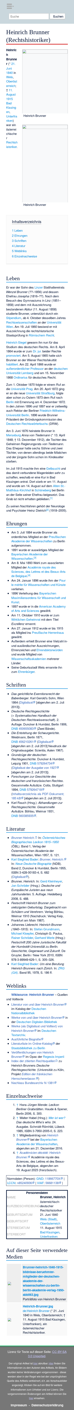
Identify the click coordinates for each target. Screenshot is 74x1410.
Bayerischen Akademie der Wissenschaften (29, 556)
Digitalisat (26, 702)
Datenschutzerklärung (47, 1405)
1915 (9, 99)
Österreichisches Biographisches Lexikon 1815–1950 (38, 839)
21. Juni (10, 65)
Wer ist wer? (57, 1118)
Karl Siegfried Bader (24, 859)
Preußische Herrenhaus (48, 632)
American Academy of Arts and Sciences (38, 608)
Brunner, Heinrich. (52, 859)
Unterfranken (11, 118)
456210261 (26, 741)
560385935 (26, 815)
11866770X (52, 1178)
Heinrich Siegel (16, 342)
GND (39, 1178)
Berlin (10, 402)
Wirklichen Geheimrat (25, 619)
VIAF (40, 1183)
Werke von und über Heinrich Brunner (36, 1017)
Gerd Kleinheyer (51, 881)
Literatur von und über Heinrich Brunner (37, 1004)
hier (35, 1363)
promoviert (13, 355)
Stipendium (13, 318)
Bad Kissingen (11, 107)
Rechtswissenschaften (21, 322)
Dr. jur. (37, 351)
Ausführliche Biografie (26, 1039)
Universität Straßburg (40, 393)
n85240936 (24, 1183)
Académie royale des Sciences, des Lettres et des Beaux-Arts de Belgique (38, 571)
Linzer (39, 287)
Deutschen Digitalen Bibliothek (36, 1022)
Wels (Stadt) (48, 1219)
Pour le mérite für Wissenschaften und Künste (38, 582)
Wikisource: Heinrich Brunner (32, 994)
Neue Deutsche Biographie (33, 863)
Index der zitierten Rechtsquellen (33, 1061)
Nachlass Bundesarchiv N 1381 (32, 1083)
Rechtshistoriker (11, 144)
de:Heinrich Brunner (36, 1310)
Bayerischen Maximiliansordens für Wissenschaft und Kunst (38, 597)
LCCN (11, 1183)
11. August (11, 92)
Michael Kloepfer (22, 933)
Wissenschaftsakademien (28, 658)
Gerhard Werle (44, 937)
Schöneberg (43, 490)
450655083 (26, 728)
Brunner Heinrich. (23, 837)
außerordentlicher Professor (25, 368)
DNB (14, 728)
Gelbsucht (53, 468)
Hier (51, 1363)
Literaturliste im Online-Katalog (31, 1043)
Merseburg (13, 435)
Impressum (19, 1405)
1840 (9, 72)
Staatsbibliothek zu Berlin (28, 1048)
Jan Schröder (20, 885)
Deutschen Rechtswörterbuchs (27, 423)
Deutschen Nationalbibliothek (28, 1010)
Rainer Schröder (22, 937)
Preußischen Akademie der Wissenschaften (38, 539)
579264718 (34, 789)
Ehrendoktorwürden (49, 650)
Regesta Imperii (53, 1056)
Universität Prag (21, 389)
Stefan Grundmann (46, 929)
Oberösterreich (11, 83)
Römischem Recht (41, 335)
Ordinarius (21, 377)
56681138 (52, 1183)
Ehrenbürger (26, 671)
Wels (9, 77)
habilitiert (12, 364)
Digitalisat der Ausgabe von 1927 (34, 767)
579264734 (44, 763)
